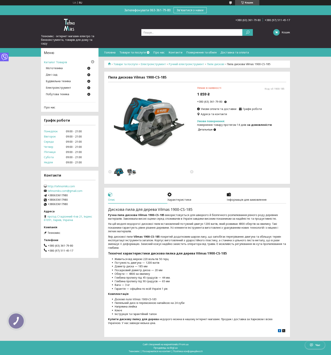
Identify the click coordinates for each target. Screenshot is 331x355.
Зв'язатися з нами (190, 10)
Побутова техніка (57, 94)
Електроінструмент (153, 64)
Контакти (175, 52)
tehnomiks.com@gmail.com (65, 191)
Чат (317, 345)
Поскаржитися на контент (156, 351)
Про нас (159, 52)
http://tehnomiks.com (61, 186)
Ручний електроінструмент (186, 64)
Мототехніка (54, 68)
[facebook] (279, 331)
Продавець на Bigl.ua (166, 347)
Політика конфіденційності (188, 351)
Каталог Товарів (55, 62)
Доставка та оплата (234, 52)
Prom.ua (183, 344)
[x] (283, 331)
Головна (110, 52)
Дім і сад (51, 74)
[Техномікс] (70, 24)
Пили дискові (215, 64)
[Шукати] (247, 32)
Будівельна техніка (58, 81)
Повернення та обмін (201, 52)
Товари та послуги (132, 52)
